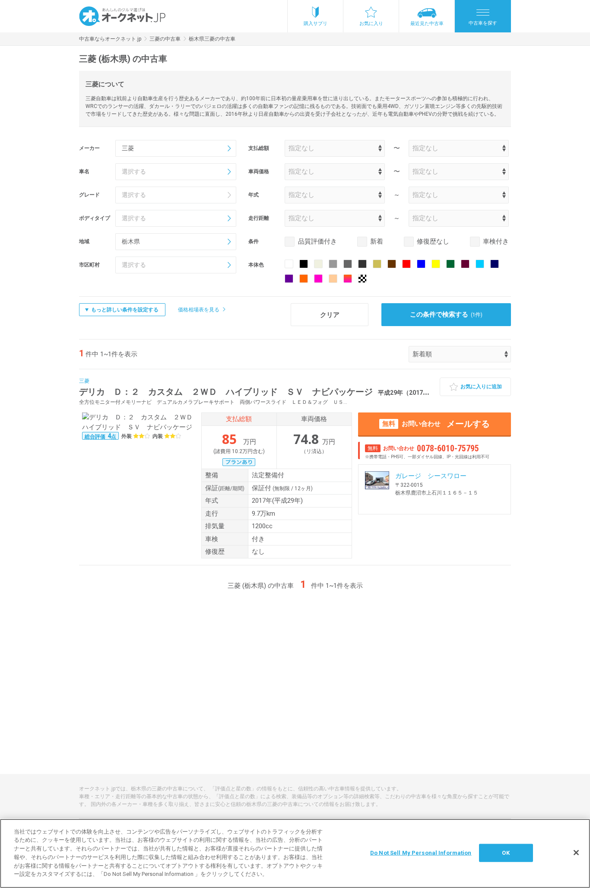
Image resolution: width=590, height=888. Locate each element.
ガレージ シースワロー (430, 476)
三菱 (84, 381)
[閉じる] (576, 852)
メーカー (89, 148)
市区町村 (89, 265)
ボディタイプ (94, 218)
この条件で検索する (446, 314)
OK (505, 853)
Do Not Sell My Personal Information (421, 853)
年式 (253, 195)
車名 (84, 171)
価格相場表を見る (198, 310)
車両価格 (258, 171)
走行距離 (258, 218)
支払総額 (258, 148)
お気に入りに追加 (481, 387)
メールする (436, 424)
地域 (84, 241)
